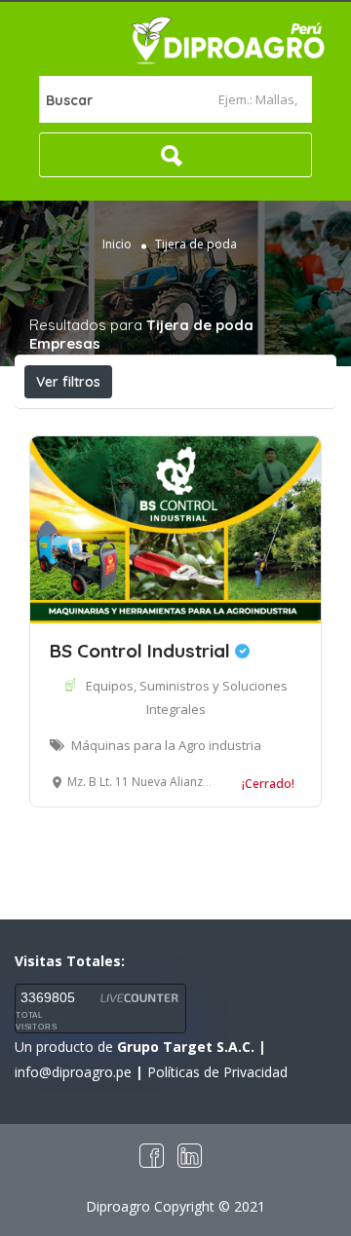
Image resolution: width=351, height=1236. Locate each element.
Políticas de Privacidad (217, 1072)
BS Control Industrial (142, 650)
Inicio (117, 244)
